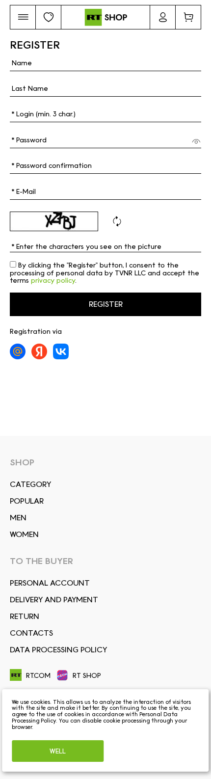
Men (18, 517)
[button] (22, 17)
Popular (27, 501)
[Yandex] (39, 351)
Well (58, 751)
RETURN (24, 616)
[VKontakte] (61, 351)
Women (24, 534)
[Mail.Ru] (18, 351)
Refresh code (117, 221)
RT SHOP (87, 675)
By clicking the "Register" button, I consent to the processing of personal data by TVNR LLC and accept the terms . (104, 273)
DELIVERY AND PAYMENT (54, 599)
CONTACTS (31, 633)
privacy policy (53, 280)
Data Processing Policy (58, 650)
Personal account (50, 583)
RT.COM (38, 675)
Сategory (30, 484)
